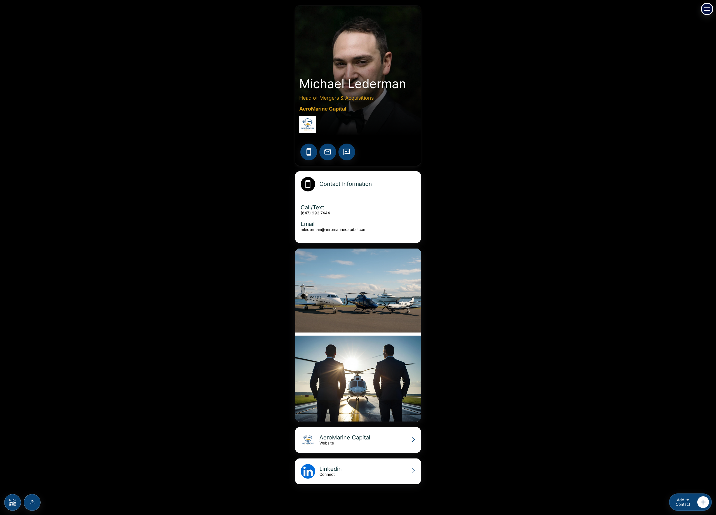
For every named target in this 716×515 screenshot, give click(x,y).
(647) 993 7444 (315, 212)
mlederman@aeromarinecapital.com (333, 229)
